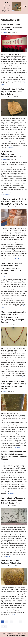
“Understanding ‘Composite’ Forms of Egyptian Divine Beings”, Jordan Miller (13, 500)
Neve (11, 635)
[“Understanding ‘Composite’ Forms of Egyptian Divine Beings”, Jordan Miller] (14, 516)
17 (20, 622)
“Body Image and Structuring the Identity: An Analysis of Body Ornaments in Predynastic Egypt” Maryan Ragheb (13, 317)
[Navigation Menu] (25, 7)
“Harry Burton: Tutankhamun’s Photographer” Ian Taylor (12, 153)
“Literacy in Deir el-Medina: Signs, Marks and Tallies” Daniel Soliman (12, 91)
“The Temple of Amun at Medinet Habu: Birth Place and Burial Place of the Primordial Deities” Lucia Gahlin (12, 268)
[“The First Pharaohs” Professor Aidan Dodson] (14, 576)
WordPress (23, 635)
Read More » (10, 147)
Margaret (5, 32)
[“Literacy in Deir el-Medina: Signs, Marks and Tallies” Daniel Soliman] (14, 107)
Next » (3, 626)
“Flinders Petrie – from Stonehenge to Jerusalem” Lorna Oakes (12, 27)
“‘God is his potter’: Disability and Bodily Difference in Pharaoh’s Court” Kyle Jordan (14, 201)
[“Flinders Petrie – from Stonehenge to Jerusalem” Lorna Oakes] (14, 43)
